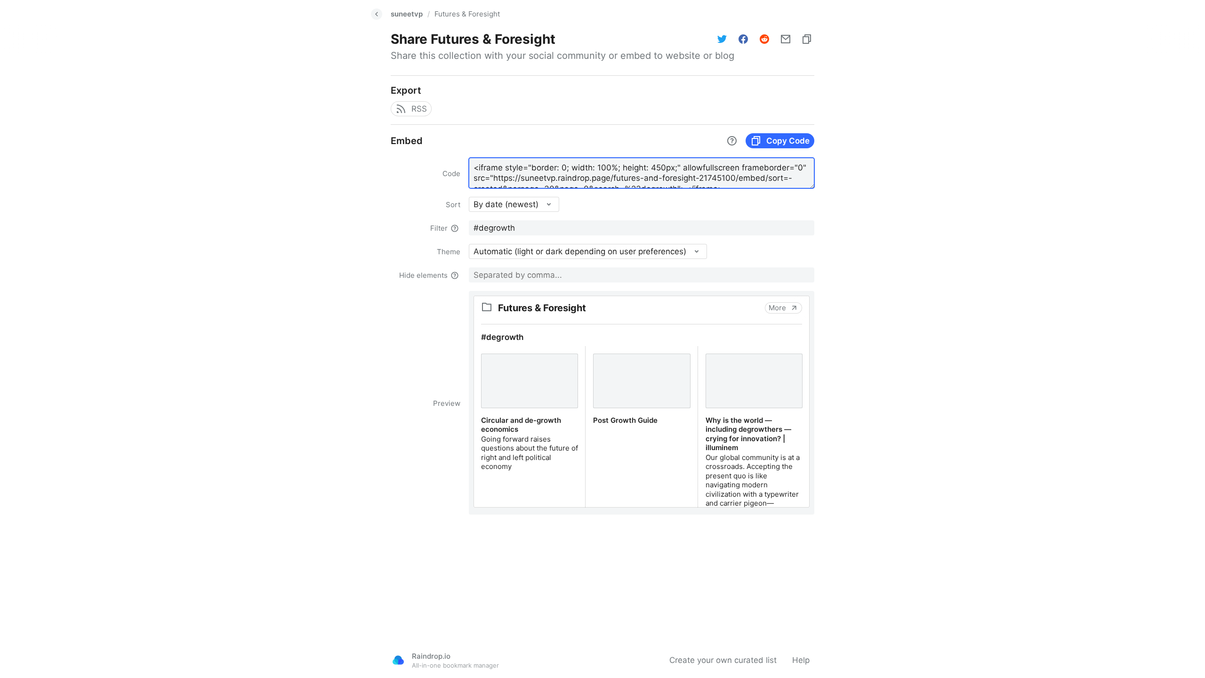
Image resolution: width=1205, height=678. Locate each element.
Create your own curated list (723, 660)
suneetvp (407, 13)
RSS (419, 108)
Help (801, 660)
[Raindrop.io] (398, 660)
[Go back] (376, 14)
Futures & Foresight (467, 13)
